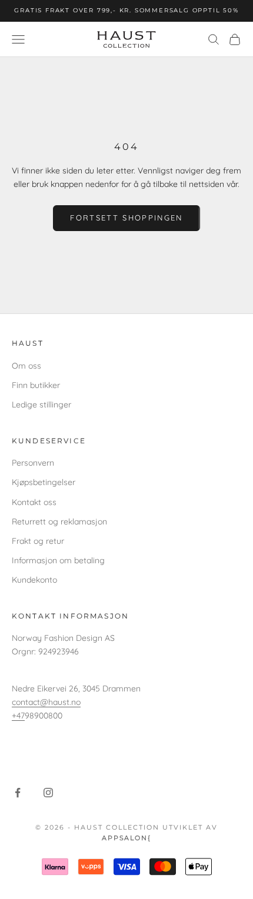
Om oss (26, 365)
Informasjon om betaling (58, 560)
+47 (18, 715)
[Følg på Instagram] (48, 792)
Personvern (33, 462)
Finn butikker (36, 385)
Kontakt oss (34, 502)
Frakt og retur (38, 541)
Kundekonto (34, 579)
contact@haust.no (46, 702)
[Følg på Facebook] (18, 792)
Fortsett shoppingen (126, 217)
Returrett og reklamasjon (59, 521)
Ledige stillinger (41, 404)
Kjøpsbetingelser (43, 482)
